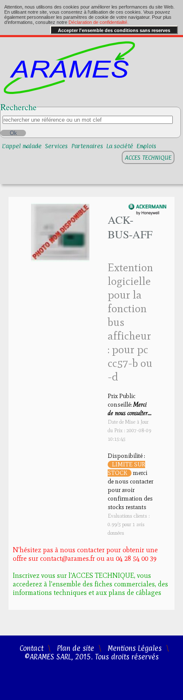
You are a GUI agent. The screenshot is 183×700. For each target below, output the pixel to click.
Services (56, 145)
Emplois (146, 145)
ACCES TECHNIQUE (148, 157)
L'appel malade (22, 145)
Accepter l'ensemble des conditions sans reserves (114, 30)
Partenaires (87, 145)
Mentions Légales (135, 648)
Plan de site (75, 648)
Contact (31, 648)
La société (119, 145)
